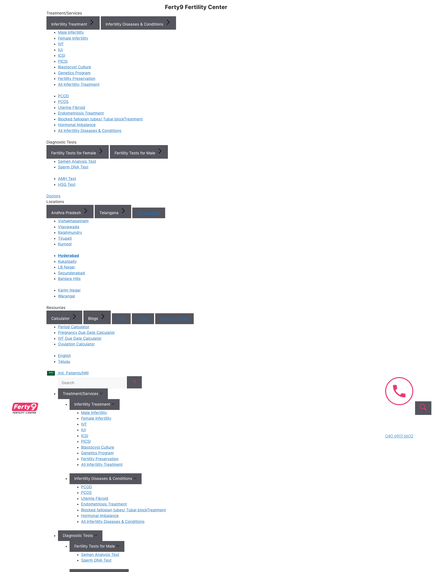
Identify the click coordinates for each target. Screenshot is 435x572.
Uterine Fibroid (71, 107)
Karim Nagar (69, 290)
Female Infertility (73, 38)
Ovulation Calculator (76, 344)
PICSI (63, 61)
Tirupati (65, 238)
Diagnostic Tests (78, 535)
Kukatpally (67, 261)
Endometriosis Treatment (81, 113)
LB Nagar (66, 267)
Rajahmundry (70, 232)
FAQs (121, 318)
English (64, 355)
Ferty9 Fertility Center (196, 7)
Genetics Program (74, 73)
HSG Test (66, 184)
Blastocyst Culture (74, 67)
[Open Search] (423, 408)
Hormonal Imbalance (77, 124)
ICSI (61, 55)
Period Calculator (73, 327)
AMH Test (67, 178)
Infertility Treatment (69, 24)
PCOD (63, 96)
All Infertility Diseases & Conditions (89, 130)
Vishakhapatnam (73, 221)
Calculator (61, 318)
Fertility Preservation (76, 78)
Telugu (64, 361)
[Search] (134, 382)
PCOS (63, 101)
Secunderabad (71, 273)
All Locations (148, 213)
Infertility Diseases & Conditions (135, 24)
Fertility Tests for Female (74, 153)
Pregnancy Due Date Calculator (86, 332)
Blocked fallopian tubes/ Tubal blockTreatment (100, 119)
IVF (61, 44)
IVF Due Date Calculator (80, 338)
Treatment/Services (81, 393)
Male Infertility (71, 32)
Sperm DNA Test (73, 167)
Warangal (66, 296)
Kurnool (65, 244)
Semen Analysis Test (77, 161)
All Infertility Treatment (78, 84)
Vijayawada (68, 227)
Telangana (109, 213)
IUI (60, 50)
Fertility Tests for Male (135, 153)
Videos (143, 318)
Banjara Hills (69, 278)
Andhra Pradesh (66, 213)
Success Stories (174, 318)
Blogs (93, 318)
